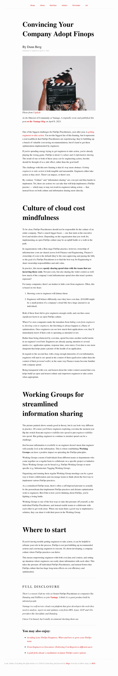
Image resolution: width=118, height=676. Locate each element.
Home (32, 5)
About (42, 5)
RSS (93, 663)
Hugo (68, 663)
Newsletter (76, 5)
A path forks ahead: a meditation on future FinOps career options (56, 652)
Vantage (54, 597)
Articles (64, 5)
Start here (53, 5)
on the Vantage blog (36, 121)
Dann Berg (49, 663)
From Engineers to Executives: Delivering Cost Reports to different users (59, 646)
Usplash (36, 112)
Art (86, 5)
